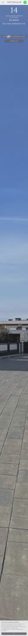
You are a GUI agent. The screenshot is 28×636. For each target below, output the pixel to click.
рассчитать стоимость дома (14, 36)
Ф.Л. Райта (14, 19)
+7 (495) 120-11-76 (25, 2)
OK (14, 633)
